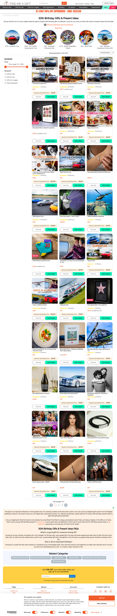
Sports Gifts (58, 558)
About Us (44, 591)
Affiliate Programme (43, 593)
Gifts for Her (11, 77)
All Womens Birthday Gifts (40, 558)
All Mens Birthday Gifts (20, 558)
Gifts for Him (11, 74)
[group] (12, 38)
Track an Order (73, 593)
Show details (95, 612)
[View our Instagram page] (100, 591)
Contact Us (14, 591)
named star (41, 522)
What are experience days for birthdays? (60, 25)
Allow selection (102, 603)
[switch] (52, 612)
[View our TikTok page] (110, 591)
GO (64, 3)
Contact (87, 4)
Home (4, 15)
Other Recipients (12, 83)
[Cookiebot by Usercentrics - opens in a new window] (12, 612)
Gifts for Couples (12, 80)
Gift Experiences (58, 561)
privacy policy (55, 580)
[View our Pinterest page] (105, 591)
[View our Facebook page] (95, 591)
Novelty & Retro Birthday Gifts (94, 558)
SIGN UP (72, 576)
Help (92, 4)
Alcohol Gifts (74, 558)
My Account (79, 4)
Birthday (9, 15)
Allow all (101, 598)
